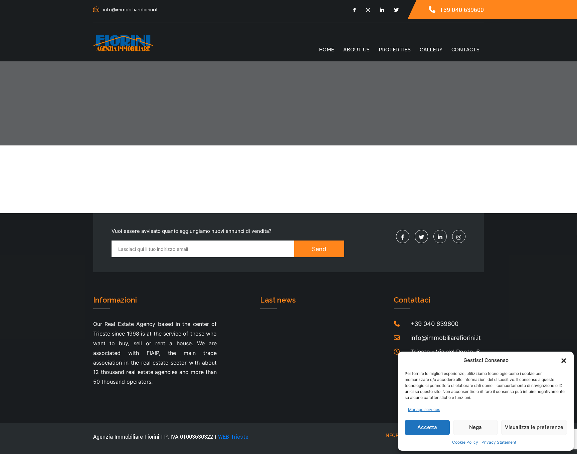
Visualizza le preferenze (534, 427)
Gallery (431, 50)
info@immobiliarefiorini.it (130, 9)
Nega (475, 427)
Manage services (424, 409)
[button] (563, 360)
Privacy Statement (499, 442)
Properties (395, 50)
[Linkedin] (382, 10)
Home (326, 50)
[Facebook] (354, 10)
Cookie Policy (465, 442)
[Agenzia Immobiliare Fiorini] (123, 42)
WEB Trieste (233, 437)
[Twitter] (396, 10)
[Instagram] (368, 10)
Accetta (427, 427)
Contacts (465, 50)
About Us (356, 50)
